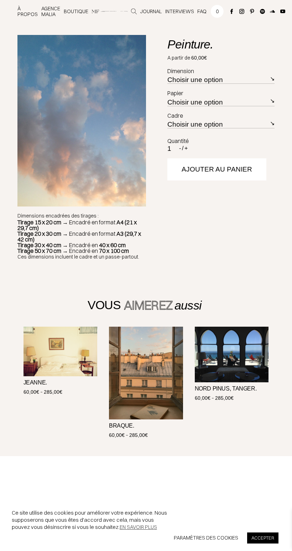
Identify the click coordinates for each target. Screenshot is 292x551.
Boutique (76, 11)
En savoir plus (138, 527)
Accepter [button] (262, 538)
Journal (151, 11)
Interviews (179, 11)
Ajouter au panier (217, 169)
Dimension (180, 71)
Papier (175, 93)
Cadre (175, 115)
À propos (27, 11)
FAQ (202, 11)
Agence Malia (50, 11)
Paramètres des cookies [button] (206, 538)
